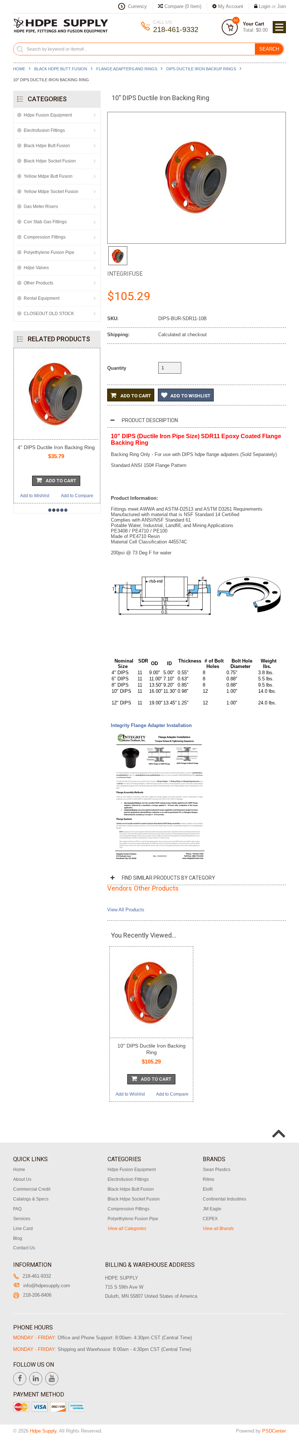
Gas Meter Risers (41, 206)
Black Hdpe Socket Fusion (50, 161)
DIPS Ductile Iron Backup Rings (201, 69)
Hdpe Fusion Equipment (48, 115)
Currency (137, 6)
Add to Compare (81, 495)
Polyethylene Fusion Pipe (49, 252)
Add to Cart (135, 395)
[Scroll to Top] (278, 1126)
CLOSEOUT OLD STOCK (49, 313)
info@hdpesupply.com (46, 1285)
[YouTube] (51, 1378)
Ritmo (208, 1179)
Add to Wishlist (39, 495)
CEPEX (210, 1218)
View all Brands (218, 1228)
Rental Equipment (41, 298)
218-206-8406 (37, 1295)
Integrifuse (125, 273)
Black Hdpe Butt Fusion (60, 69)
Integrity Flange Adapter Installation (151, 725)
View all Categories (127, 1228)
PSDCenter (274, 1431)
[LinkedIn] (35, 1378)
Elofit (208, 1189)
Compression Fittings (45, 237)
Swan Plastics (216, 1169)
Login (264, 6)
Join (281, 6)
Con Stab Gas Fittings (45, 221)
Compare (182, 6)
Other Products (38, 283)
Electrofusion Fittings (44, 130)
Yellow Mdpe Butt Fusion (48, 176)
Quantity (116, 368)
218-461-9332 (37, 1276)
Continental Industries (224, 1199)
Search (269, 49)
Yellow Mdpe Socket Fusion (51, 191)
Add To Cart (65, 480)
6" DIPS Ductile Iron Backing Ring (60, 447)
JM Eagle (212, 1208)
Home (19, 69)
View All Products (125, 909)
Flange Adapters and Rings (126, 69)
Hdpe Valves (36, 267)
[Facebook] (19, 1378)
